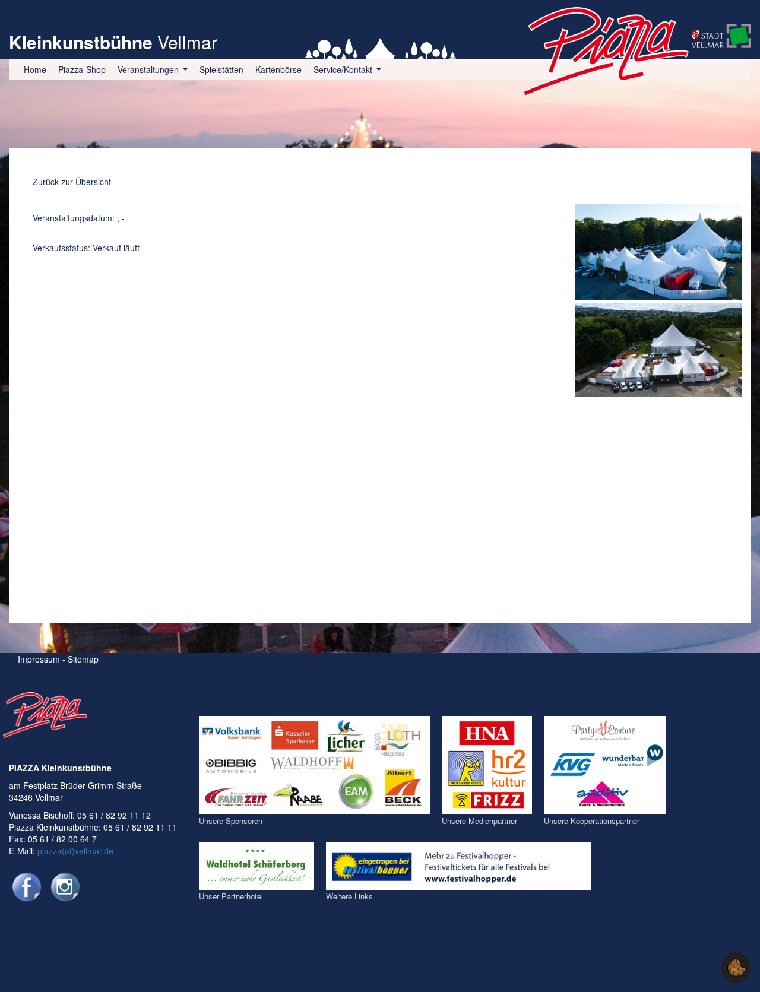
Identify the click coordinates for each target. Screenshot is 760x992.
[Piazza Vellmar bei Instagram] (65, 887)
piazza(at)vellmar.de (75, 851)
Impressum (39, 659)
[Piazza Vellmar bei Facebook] (27, 887)
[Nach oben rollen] (703, 967)
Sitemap (83, 659)
